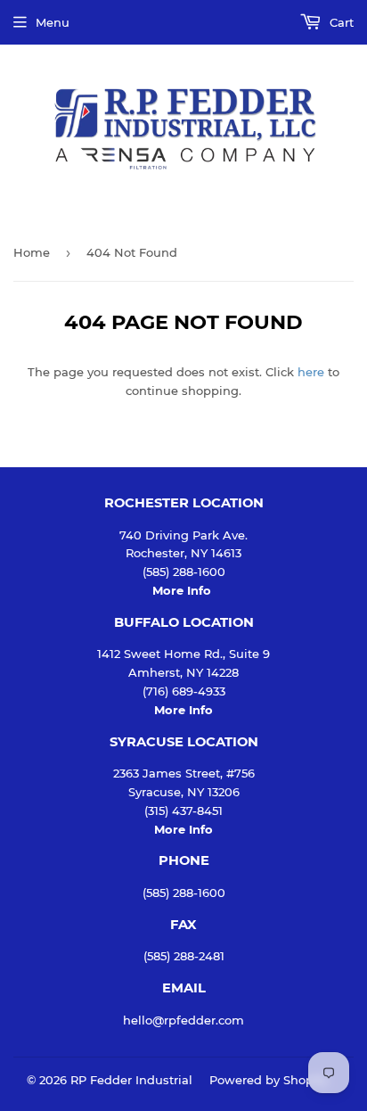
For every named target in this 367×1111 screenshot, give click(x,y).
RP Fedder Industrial (131, 1080)
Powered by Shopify (268, 1080)
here (311, 372)
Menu (52, 22)
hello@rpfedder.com (183, 1020)
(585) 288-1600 (184, 892)
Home (31, 252)
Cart (340, 22)
